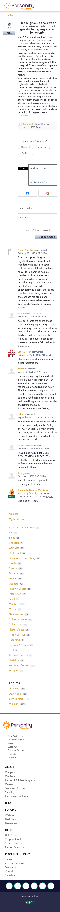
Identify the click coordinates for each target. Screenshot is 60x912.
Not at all (27, 147)
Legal (12, 598)
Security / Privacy (18, 644)
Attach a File (40, 182)
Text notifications (18, 655)
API (10, 532)
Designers (14, 688)
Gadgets (13, 583)
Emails (12, 563)
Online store (15, 624)
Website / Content (19, 665)
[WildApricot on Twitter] (17, 885)
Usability (14, 660)
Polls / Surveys (17, 634)
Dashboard (15, 553)
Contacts (14, 547)
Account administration (21, 527)
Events (13, 568)
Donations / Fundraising (22, 558)
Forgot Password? (26, 224)
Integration (15, 593)
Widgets (13, 670)
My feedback (16, 519)
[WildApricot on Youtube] (34, 885)
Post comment (46, 236)
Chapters (14, 542)
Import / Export (17, 588)
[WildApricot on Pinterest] (42, 885)
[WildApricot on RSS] (50, 885)
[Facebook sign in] (27, 193)
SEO (11, 650)
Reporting (14, 639)
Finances (13, 573)
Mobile (12, 609)
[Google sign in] (48, 193)
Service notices (17, 698)
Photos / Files (16, 629)
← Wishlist (8, 15)
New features (16, 614)
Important (44, 147)
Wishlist (14, 703)
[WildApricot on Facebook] (9, 885)
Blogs (12, 537)
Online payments (18, 619)
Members (14, 604)
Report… (40, 127)
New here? (38, 230)
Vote (9, 32)
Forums (13, 578)
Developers (15, 693)
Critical (27, 153)
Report (47, 253)
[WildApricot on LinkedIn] (25, 885)
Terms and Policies (30, 896)
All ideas (13, 513)
